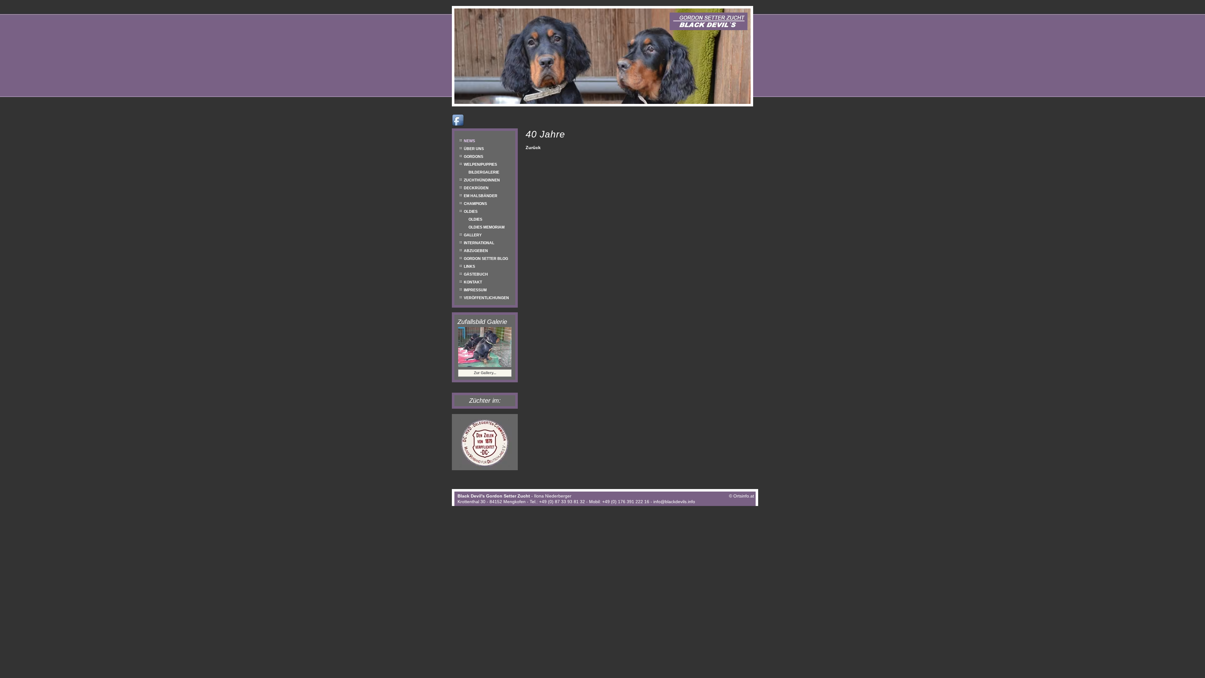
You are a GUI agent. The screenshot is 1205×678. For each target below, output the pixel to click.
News (469, 141)
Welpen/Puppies (480, 164)
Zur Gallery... (485, 373)
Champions (475, 204)
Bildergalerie (484, 172)
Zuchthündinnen (482, 180)
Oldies (471, 211)
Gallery (473, 235)
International (479, 243)
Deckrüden (476, 188)
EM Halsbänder (480, 196)
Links (469, 266)
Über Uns (474, 149)
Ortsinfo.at (743, 495)
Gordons (473, 156)
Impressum (475, 290)
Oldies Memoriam (487, 227)
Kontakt (473, 282)
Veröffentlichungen (486, 298)
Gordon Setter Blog (486, 258)
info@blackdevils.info (674, 501)
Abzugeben (476, 251)
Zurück (533, 147)
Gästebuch (476, 274)
